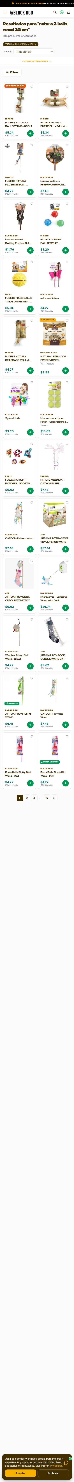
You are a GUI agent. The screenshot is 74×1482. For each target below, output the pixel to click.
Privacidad (56, 1465)
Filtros (14, 72)
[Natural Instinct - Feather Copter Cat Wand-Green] (54, 185)
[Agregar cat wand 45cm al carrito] (65, 309)
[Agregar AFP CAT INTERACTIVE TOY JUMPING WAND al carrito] (65, 549)
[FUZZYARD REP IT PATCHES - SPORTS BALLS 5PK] (19, 484)
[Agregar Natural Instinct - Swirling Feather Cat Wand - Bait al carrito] (30, 250)
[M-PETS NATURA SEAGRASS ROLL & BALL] (19, 362)
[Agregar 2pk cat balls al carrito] (30, 432)
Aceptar (21, 1473)
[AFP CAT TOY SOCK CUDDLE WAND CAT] (54, 660)
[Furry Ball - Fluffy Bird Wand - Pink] (54, 777)
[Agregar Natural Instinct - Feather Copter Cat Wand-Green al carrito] (65, 192)
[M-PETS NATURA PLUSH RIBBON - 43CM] (19, 185)
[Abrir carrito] (68, 12)
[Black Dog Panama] (21, 12)
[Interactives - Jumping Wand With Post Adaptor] (54, 601)
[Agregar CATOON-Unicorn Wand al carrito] (30, 549)
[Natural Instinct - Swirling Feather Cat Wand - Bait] (19, 244)
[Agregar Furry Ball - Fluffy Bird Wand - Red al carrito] (30, 783)
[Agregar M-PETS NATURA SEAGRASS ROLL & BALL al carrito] (30, 370)
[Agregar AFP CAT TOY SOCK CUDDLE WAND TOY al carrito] (30, 608)
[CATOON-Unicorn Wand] (19, 543)
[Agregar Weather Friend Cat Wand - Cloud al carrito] (30, 666)
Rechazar (53, 1473)
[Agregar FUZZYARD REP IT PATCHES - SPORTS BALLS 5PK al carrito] (30, 491)
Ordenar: (7, 51)
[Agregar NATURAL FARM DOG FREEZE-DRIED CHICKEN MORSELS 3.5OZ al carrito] (65, 370)
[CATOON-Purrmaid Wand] (54, 718)
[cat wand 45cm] (54, 302)
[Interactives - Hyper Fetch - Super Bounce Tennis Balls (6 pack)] (54, 424)
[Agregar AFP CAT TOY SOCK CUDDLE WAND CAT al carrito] (65, 666)
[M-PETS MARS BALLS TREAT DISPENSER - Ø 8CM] (19, 302)
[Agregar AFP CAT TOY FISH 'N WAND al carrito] (30, 725)
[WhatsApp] (62, 12)
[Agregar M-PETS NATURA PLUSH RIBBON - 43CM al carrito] (30, 192)
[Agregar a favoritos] (32, 87)
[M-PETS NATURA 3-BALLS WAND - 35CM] (19, 127)
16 (46, 797)
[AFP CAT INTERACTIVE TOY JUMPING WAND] (54, 543)
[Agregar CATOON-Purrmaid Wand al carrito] (65, 725)
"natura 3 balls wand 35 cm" (19, 44)
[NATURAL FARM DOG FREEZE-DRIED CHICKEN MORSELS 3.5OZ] (54, 362)
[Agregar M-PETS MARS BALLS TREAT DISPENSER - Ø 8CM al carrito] (30, 309)
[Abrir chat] (66, 1463)
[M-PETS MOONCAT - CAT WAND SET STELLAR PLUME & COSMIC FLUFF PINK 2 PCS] (54, 484)
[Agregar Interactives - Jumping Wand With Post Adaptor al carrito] (65, 608)
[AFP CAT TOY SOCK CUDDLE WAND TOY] (19, 601)
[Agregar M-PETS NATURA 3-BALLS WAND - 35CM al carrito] (30, 133)
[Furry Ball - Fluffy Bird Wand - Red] (19, 777)
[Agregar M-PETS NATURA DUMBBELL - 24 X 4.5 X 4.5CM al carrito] (65, 133)
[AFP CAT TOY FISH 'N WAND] (19, 718)
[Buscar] (55, 12)
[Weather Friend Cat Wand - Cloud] (19, 660)
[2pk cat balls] (19, 424)
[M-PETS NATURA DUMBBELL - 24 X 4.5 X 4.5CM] (54, 127)
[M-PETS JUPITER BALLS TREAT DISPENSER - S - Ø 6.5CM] (54, 244)
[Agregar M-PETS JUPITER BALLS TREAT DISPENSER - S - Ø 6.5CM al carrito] (65, 250)
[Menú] (4, 12)
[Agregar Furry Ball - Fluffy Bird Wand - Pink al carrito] (65, 783)
